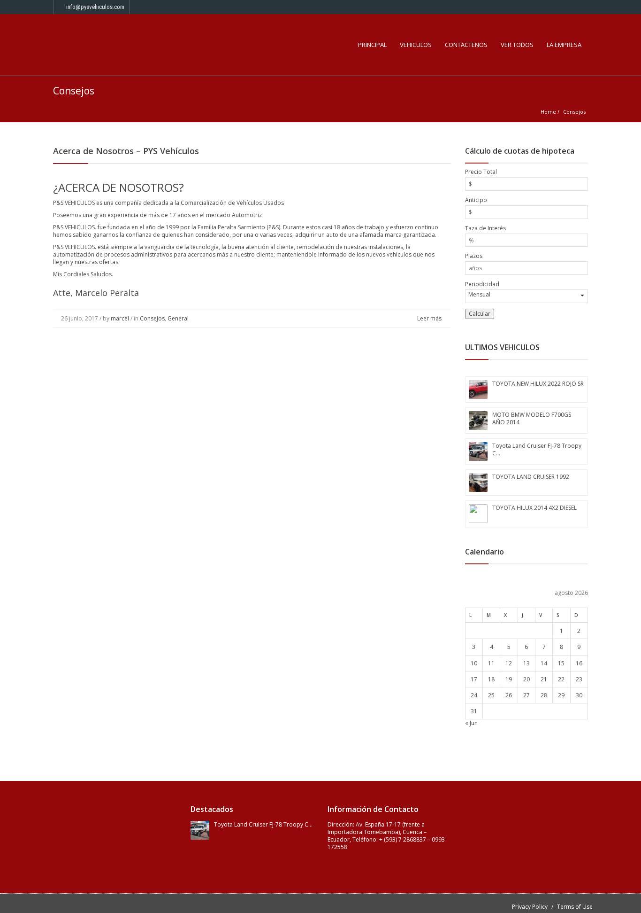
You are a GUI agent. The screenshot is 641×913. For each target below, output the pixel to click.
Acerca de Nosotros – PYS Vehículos (126, 150)
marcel (120, 318)
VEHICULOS (416, 44)
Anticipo (476, 200)
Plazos (473, 256)
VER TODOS (517, 44)
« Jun (471, 723)
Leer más (430, 318)
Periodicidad (482, 284)
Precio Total (481, 172)
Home (548, 111)
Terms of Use (575, 907)
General (178, 318)
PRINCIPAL (372, 44)
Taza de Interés (485, 228)
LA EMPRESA (564, 44)
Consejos (152, 318)
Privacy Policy (530, 907)
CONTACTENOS (466, 44)
